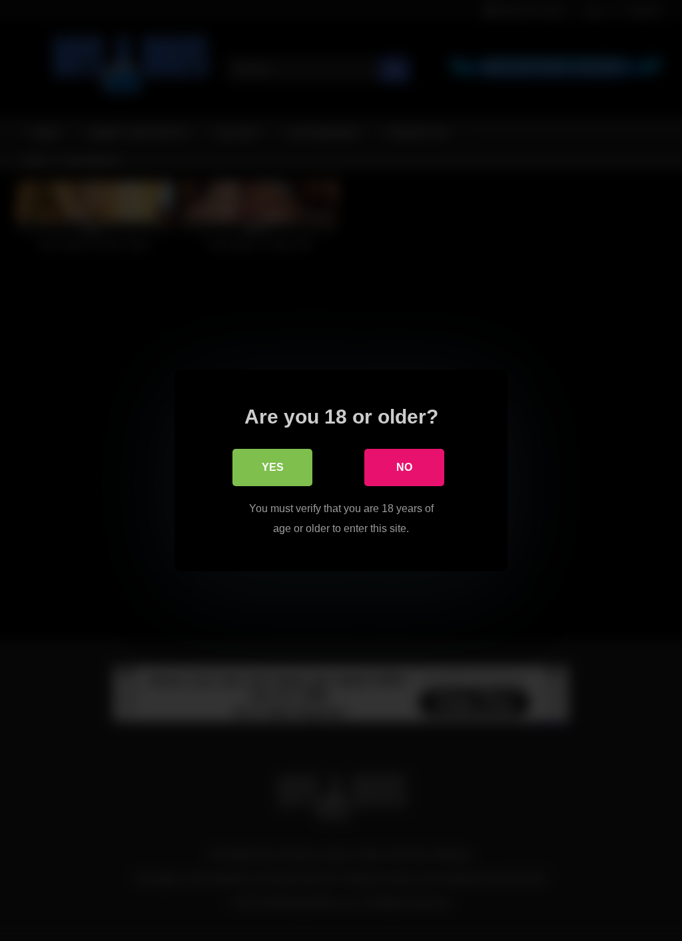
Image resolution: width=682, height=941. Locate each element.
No (404, 467)
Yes (273, 467)
